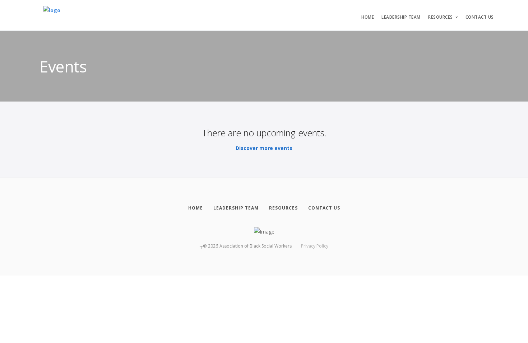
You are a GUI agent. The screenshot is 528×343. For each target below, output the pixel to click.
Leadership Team (401, 17)
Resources (440, 17)
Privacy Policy (314, 246)
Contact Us (480, 17)
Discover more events (264, 148)
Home (367, 17)
